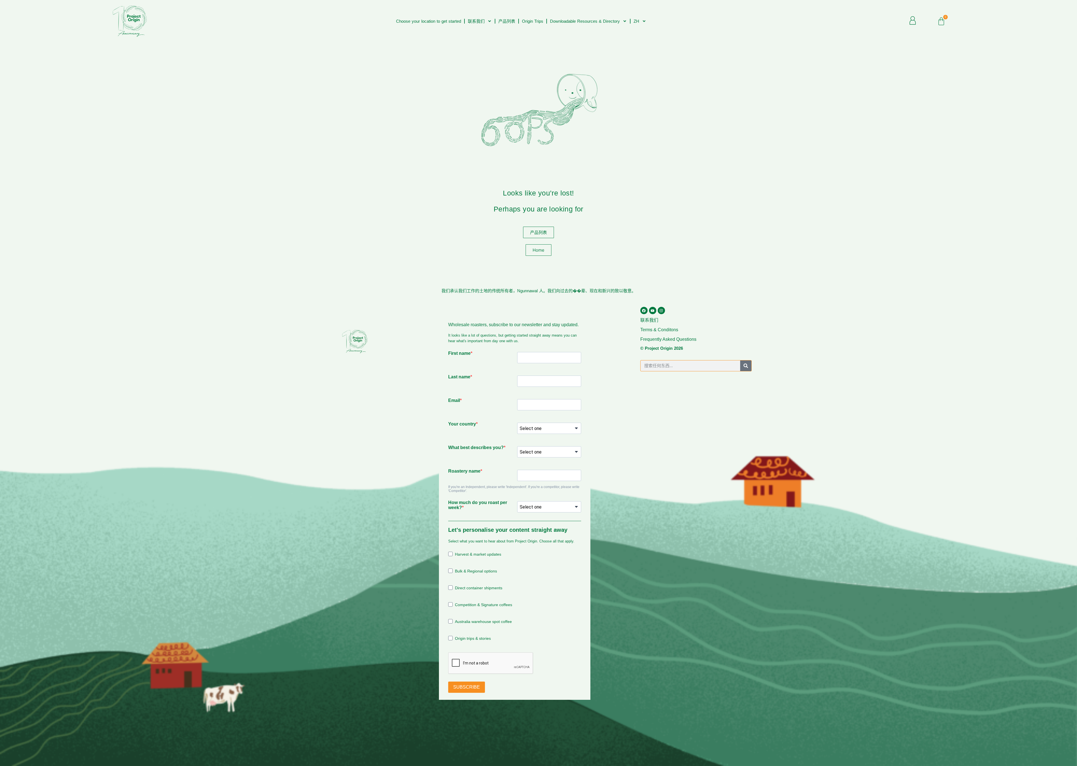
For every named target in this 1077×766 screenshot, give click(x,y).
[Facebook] (644, 310)
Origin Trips (532, 21)
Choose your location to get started (428, 21)
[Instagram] (661, 310)
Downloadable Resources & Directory (585, 21)
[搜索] (745, 365)
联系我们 (476, 21)
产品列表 (506, 21)
